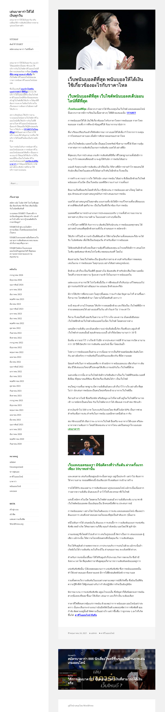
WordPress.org (16, 524)
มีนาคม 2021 (15, 419)
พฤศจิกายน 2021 (17, 381)
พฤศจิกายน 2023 (17, 299)
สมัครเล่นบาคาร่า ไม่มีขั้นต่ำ (22, 49)
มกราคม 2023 (16, 313)
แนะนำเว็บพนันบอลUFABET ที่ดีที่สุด (22, 90)
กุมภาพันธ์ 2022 (16, 366)
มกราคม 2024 (16, 289)
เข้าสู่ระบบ (14, 509)
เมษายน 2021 (15, 415)
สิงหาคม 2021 (16, 395)
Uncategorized (16, 467)
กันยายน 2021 (16, 390)
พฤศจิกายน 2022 (17, 323)
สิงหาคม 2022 (16, 337)
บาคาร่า (13, 481)
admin (94, 633)
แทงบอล (13, 491)
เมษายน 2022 (15, 357)
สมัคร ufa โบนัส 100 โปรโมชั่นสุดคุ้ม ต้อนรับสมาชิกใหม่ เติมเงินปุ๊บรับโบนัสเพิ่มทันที (24, 205)
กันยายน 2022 (16, 333)
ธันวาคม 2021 (16, 376)
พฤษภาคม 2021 (16, 410)
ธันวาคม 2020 (16, 434)
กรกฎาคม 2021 (16, 400)
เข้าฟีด (12, 514)
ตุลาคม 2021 (15, 386)
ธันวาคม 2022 (16, 318)
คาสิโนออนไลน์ (16, 476)
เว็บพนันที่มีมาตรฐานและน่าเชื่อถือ (24, 73)
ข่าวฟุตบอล (14, 471)
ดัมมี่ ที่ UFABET (16, 44)
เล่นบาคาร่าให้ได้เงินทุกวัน (22, 13)
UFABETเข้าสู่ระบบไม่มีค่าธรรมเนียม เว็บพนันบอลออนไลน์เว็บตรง (23, 230)
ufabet (13, 462)
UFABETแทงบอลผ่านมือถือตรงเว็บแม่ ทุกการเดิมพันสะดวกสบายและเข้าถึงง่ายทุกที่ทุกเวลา (24, 240)
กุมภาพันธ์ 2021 (16, 424)
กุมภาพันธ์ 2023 (16, 308)
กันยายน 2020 (16, 443)
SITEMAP (14, 39)
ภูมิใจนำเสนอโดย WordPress (80, 705)
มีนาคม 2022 (15, 362)
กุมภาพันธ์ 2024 (16, 284)
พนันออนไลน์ (15, 486)
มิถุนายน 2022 (16, 347)
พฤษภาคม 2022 (16, 352)
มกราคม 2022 (16, 371)
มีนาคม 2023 (15, 304)
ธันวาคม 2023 (16, 294)
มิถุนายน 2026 (16, 280)
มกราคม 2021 (16, 429)
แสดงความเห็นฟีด (17, 519)
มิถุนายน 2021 (16, 405)
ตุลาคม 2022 (15, 328)
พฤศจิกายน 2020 (17, 439)
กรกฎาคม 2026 (16, 275)
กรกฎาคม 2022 (16, 342)
